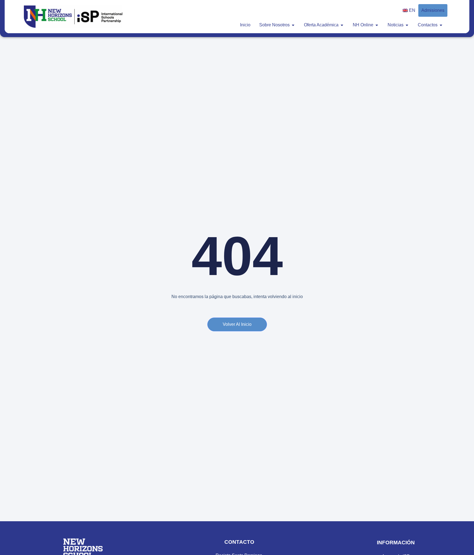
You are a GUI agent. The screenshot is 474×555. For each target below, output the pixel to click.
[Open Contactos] (441, 25)
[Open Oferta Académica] (342, 25)
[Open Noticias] (407, 25)
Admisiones (432, 10)
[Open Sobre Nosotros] (293, 25)
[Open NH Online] (377, 25)
